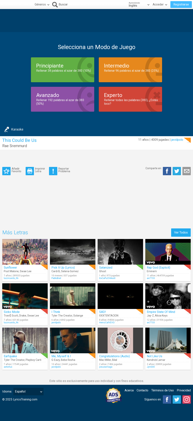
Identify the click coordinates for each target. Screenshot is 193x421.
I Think (55, 312)
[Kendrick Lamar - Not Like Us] (168, 340)
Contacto (142, 390)
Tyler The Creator (61, 315)
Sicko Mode (12, 312)
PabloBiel (56, 278)
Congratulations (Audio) (114, 356)
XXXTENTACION (108, 315)
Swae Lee (25, 271)
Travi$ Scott (11, 315)
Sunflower (10, 267)
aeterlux (8, 367)
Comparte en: (154, 168)
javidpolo (177, 139)
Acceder (158, 4)
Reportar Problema (64, 170)
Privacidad (184, 390)
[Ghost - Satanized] (120, 252)
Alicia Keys (161, 315)
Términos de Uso (162, 390)
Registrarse (181, 4)
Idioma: (7, 391)
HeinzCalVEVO (107, 322)
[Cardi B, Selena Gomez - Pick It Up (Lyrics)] (72, 252)
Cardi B (55, 271)
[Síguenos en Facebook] (167, 399)
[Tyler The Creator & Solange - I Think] (72, 296)
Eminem (152, 271)
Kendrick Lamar (156, 359)
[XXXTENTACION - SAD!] (120, 296)
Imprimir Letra (40, 170)
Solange (78, 315)
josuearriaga (105, 367)
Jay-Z (150, 315)
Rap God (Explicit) (158, 267)
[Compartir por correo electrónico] (186, 171)
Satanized (105, 267)
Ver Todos (181, 232)
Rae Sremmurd (14, 146)
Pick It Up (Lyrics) (63, 267)
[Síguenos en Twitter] (177, 399)
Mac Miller (105, 359)
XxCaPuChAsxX (107, 278)
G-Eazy (55, 359)
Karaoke (17, 129)
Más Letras (15, 232)
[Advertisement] (96, 20)
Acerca (129, 390)
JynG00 (151, 367)
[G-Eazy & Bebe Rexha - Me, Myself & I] (72, 340)
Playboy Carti (33, 359)
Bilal (114, 359)
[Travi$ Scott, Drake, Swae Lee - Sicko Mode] (25, 296)
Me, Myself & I (61, 356)
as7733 (151, 278)
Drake (22, 315)
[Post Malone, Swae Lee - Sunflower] (25, 252)
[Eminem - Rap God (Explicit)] (168, 252)
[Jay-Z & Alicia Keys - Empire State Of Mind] (168, 296)
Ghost (102, 271)
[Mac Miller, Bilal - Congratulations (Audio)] (120, 340)
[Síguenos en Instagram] (186, 399)
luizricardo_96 (11, 278)
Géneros (40, 4)
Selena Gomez (70, 271)
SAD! (102, 312)
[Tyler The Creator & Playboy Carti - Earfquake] (25, 340)
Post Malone (11, 271)
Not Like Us (154, 356)
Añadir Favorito (16, 170)
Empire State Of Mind (161, 312)
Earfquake (10, 356)
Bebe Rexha (68, 359)
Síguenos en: (152, 399)
